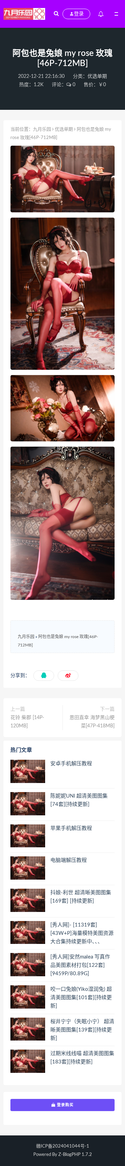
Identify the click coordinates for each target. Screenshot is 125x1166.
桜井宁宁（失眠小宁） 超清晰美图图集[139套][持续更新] (82, 1030)
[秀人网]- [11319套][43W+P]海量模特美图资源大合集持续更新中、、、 (82, 933)
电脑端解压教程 (68, 860)
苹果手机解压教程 (71, 828)
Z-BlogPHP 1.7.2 (75, 1154)
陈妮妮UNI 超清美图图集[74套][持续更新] (79, 800)
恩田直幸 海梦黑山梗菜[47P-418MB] (92, 721)
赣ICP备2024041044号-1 (62, 1146)
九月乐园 (42, 129)
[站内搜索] (56, 14)
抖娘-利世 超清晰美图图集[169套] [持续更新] (80, 897)
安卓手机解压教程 (71, 763)
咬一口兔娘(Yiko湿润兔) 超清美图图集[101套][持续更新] (81, 998)
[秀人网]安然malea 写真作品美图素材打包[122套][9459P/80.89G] (80, 965)
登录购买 (65, 1105)
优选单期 (97, 76)
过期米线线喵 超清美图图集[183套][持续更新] (82, 1058)
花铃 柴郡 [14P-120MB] (27, 721)
